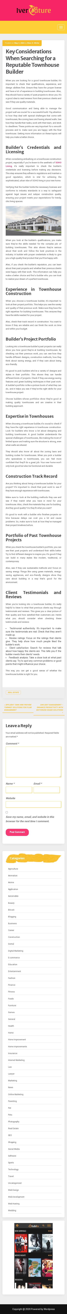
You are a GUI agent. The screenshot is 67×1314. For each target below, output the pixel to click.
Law (10, 1067)
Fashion (11, 978)
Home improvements (17, 1046)
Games (11, 1012)
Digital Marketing (15, 951)
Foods (11, 999)
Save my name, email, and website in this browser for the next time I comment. (30, 819)
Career (11, 930)
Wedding (12, 1210)
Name (10, 783)
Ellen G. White (33, 43)
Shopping (12, 1142)
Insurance (12, 1053)
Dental (11, 944)
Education (12, 964)
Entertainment (14, 971)
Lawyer (11, 1074)
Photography (13, 1122)
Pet (9, 1108)
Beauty (11, 903)
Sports (11, 1163)
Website (10, 798)
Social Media (14, 1149)
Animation (12, 876)
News (10, 1087)
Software (12, 1156)
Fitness (11, 992)
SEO (10, 1135)
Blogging (12, 917)
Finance (11, 985)
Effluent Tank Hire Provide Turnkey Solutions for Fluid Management (18, 707)
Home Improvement (17, 1039)
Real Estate (13, 692)
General (11, 1019)
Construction (14, 937)
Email (38, 783)
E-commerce (14, 958)
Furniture (12, 1005)
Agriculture (13, 869)
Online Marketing (15, 1094)
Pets (10, 1115)
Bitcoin (11, 910)
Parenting (12, 1101)
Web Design (13, 1190)
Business (12, 923)
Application (13, 889)
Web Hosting (14, 1204)
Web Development (16, 1197)
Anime (11, 882)
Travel (11, 1176)
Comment (12, 743)
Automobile (13, 896)
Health (11, 1026)
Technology (13, 1169)
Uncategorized (14, 1183)
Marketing (12, 1081)
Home (10, 1033)
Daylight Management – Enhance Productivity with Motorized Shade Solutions (49, 707)
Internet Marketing (16, 1060)
